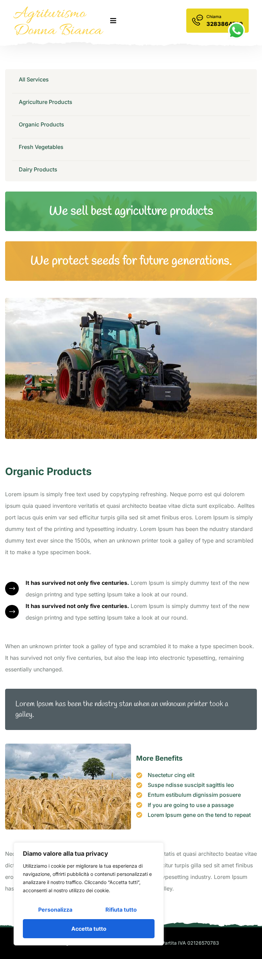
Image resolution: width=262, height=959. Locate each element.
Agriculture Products (45, 101)
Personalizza (55, 909)
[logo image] (58, 20)
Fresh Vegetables (41, 146)
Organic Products (41, 124)
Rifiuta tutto (121, 909)
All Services (34, 79)
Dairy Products (38, 169)
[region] (89, 893)
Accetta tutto (88, 928)
